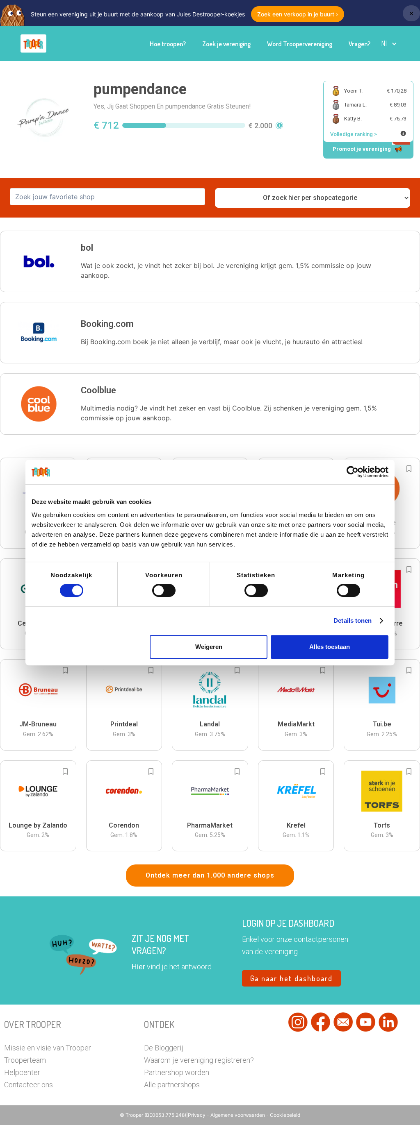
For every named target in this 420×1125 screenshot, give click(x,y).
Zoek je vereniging (226, 44)
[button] (389, 44)
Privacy (197, 1115)
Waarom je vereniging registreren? (199, 1060)
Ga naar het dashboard (291, 978)
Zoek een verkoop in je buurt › (297, 14)
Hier (138, 966)
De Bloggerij (163, 1047)
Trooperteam (25, 1060)
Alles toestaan (329, 646)
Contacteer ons (28, 1084)
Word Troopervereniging (299, 44)
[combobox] (107, 196)
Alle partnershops (172, 1084)
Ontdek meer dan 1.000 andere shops (210, 875)
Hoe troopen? (168, 44)
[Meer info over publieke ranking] (403, 133)
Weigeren (208, 646)
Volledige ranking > (353, 134)
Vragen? (359, 44)
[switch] (164, 590)
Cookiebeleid (285, 1115)
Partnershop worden (176, 1072)
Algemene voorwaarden (238, 1115)
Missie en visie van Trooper (47, 1047)
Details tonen (352, 620)
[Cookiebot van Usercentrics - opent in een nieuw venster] (352, 472)
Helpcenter (22, 1072)
